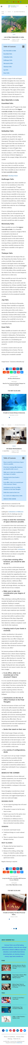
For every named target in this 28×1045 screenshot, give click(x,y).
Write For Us (16, 1040)
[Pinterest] (13, 2)
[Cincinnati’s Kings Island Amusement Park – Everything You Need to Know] (14, 402)
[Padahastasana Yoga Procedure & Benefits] (6, 1011)
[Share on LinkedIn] (17, 369)
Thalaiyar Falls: (8, 66)
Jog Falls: (6, 70)
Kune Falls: (7, 73)
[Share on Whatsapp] (11, 372)
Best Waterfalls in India (10, 50)
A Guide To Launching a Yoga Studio (18, 1000)
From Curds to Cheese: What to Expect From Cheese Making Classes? (19, 978)
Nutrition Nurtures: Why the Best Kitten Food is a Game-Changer (19, 968)
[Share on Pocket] (18, 372)
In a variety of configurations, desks (13, 497)
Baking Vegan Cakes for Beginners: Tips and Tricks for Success (18, 987)
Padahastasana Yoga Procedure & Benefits (17, 1009)
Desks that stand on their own (11, 494)
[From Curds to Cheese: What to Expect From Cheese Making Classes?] (6, 979)
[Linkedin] (17, 1032)
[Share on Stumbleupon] (7, 372)
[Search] (26, 6)
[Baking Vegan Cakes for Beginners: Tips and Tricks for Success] (6, 988)
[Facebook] (3, 1032)
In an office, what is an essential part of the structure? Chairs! (13, 485)
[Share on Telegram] (14, 372)
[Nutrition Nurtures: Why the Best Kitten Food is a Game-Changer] (6, 969)
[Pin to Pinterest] (14, 369)
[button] (3, 406)
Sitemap (10, 1040)
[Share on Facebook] (7, 369)
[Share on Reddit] (4, 372)
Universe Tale (6, 39)
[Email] (20, 2)
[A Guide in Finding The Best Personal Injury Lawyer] (14, 904)
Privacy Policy (20, 1038)
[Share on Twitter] (10, 369)
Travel (9, 11)
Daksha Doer (19, 1044)
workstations (21, 551)
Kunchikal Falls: (8, 54)
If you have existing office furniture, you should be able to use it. (13, 469)
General (9, 426)
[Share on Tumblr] (21, 369)
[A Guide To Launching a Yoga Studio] (6, 1002)
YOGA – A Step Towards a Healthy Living (18, 1019)
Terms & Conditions (9, 1038)
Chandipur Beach (13, 176)
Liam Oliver (6, 452)
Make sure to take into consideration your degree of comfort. (13, 475)
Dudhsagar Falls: (8, 60)
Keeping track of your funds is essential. (11, 480)
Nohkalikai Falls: (8, 57)
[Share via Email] (21, 372)
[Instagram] (11, 2)
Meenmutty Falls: (8, 63)
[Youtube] (18, 2)
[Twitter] (9, 2)
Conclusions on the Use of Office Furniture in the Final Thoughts (12, 490)
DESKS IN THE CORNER (10, 500)
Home (3, 11)
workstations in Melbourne (15, 513)
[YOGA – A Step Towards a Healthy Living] (6, 1021)
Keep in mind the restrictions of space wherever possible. (14, 464)
